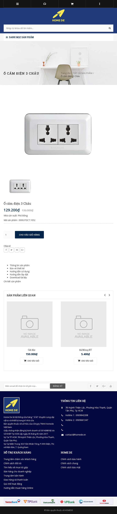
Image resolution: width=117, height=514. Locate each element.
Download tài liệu (18, 277)
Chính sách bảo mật (70, 467)
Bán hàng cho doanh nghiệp (17, 471)
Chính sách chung (69, 463)
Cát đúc (31, 349)
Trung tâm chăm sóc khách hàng (20, 459)
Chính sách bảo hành (71, 459)
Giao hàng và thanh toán (16, 479)
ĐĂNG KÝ (57, 386)
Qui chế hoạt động (13, 483)
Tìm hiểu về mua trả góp (16, 467)
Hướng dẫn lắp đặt (19, 274)
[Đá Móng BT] (83, 323)
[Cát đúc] (30, 323)
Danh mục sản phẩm (21, 37)
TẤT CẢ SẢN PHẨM (82, 73)
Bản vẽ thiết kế (17, 268)
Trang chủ (66, 73)
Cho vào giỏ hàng (29, 234)
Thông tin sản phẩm (20, 265)
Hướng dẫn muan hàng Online (18, 487)
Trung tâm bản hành (14, 475)
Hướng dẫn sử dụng (19, 271)
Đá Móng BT (85, 349)
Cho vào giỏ (33, 361)
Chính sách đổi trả (12, 463)
